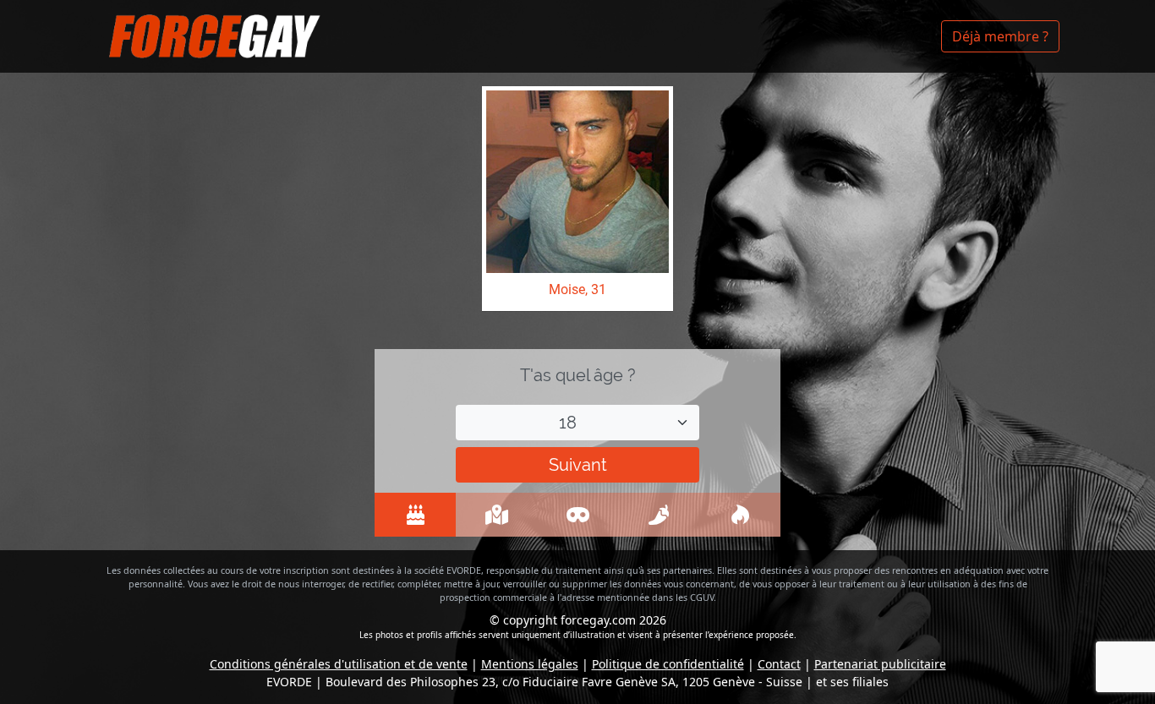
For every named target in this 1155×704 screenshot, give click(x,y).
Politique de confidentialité (668, 664)
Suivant (578, 465)
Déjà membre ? (1000, 36)
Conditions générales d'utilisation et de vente (339, 664)
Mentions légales (529, 664)
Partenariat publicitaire (880, 664)
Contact (779, 664)
